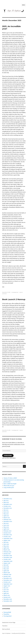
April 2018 (6, 570)
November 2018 (8, 557)
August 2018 (7, 563)
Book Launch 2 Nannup (13, 299)
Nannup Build (7, 612)
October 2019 (7, 536)
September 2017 (8, 584)
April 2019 (6, 548)
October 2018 (7, 559)
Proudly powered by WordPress (18, 633)
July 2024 (6, 500)
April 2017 (6, 593)
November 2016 (8, 601)
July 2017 (6, 587)
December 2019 (8, 534)
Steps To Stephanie (6, 633)
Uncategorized (14, 292)
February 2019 (7, 551)
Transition (6, 614)
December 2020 (8, 521)
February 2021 (7, 519)
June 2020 (6, 525)
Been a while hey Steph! (10, 483)
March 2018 (7, 572)
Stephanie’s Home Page (8, 622)
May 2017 (6, 591)
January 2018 (7, 576)
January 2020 (7, 532)
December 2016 (8, 599)
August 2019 (7, 540)
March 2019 (7, 550)
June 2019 (6, 544)
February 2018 (7, 574)
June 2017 (6, 589)
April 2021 (6, 515)
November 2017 (8, 580)
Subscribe (8, 455)
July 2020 (6, 523)
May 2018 (6, 569)
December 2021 (8, 508)
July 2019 (6, 542)
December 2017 (8, 578)
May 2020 (6, 527)
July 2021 (6, 510)
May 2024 (6, 502)
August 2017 (7, 586)
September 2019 (8, 538)
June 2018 (6, 567)
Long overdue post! (9, 487)
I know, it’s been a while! (10, 478)
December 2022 (8, 504)
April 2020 (6, 529)
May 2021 (6, 514)
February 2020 (7, 531)
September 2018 (8, 561)
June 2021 (6, 512)
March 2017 (7, 595)
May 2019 (6, 546)
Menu (23, 4)
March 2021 (7, 517)
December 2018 (8, 555)
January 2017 (7, 597)
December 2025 (8, 498)
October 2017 (7, 582)
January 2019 (7, 553)
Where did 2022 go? (9, 485)
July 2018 (6, 565)
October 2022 (7, 506)
